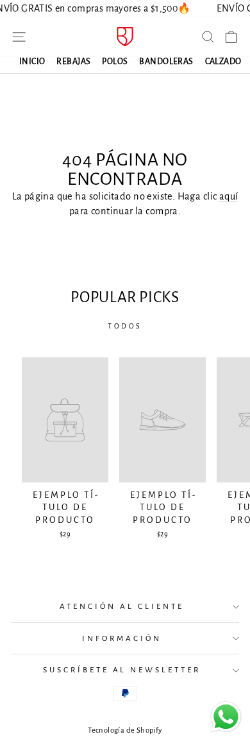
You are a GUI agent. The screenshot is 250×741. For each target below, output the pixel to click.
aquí (228, 196)
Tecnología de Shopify (125, 730)
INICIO (32, 61)
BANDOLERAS (166, 61)
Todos (125, 326)
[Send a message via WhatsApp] (226, 717)
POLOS (115, 61)
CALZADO (223, 61)
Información (122, 638)
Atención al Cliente (122, 606)
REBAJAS (73, 61)
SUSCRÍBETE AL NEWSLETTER (122, 669)
